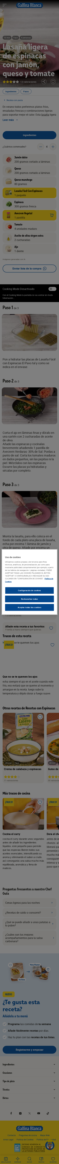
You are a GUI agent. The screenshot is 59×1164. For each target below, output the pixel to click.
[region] (29, 582)
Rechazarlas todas (29, 599)
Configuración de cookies (29, 590)
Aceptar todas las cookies (29, 607)
